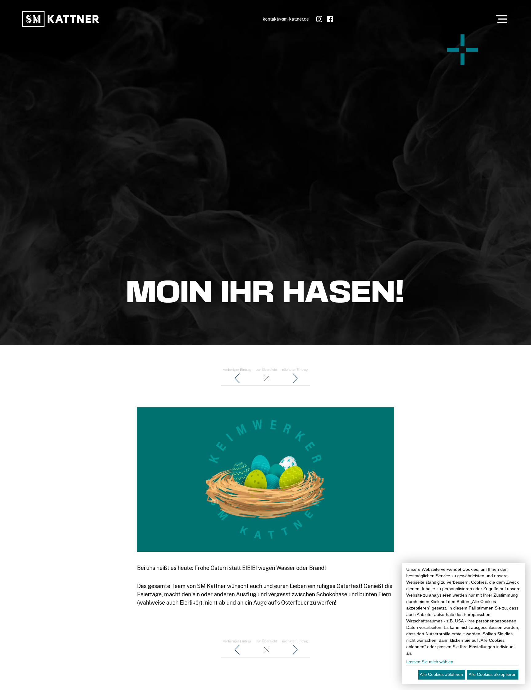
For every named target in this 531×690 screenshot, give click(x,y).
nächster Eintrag (295, 369)
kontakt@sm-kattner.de (286, 19)
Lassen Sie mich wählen (429, 661)
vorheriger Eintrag (237, 369)
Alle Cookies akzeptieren (493, 674)
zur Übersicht (266, 369)
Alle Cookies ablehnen (441, 674)
